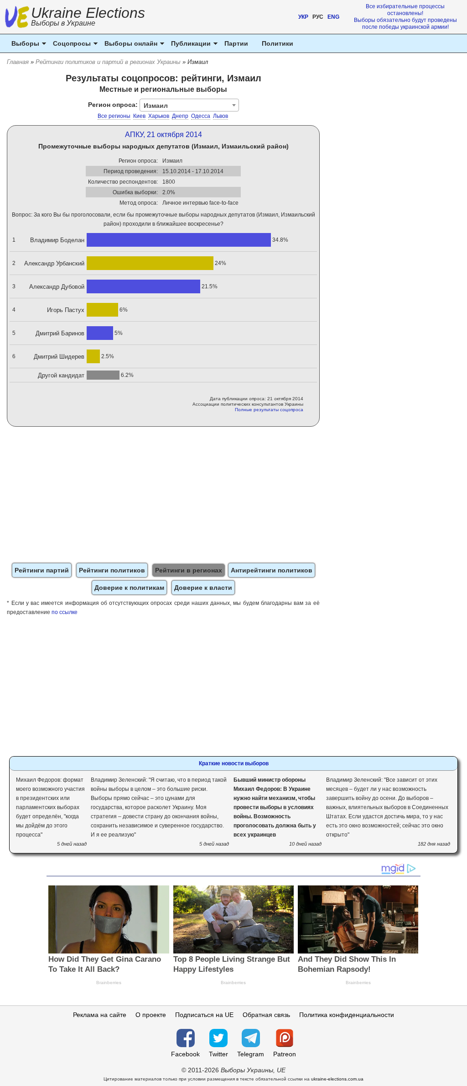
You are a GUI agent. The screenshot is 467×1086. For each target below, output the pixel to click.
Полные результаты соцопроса (269, 409)
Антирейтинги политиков (271, 570)
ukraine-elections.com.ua (337, 1078)
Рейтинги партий (42, 570)
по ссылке (65, 612)
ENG (333, 17)
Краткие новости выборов (234, 763)
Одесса (200, 116)
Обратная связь (266, 1014)
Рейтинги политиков (112, 570)
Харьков (158, 116)
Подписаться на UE (204, 1014)
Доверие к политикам (129, 587)
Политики (277, 43)
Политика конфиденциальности (346, 1014)
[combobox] (189, 105)
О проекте (150, 1014)
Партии (236, 43)
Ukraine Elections (88, 17)
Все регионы (114, 116)
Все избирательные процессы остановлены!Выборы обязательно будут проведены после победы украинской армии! (405, 16)
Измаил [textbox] (156, 105)
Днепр (180, 116)
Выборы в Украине (63, 23)
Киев (139, 116)
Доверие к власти (203, 587)
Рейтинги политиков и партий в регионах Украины (108, 61)
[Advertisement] (163, 495)
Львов (220, 116)
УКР (303, 17)
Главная (18, 61)
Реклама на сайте (99, 1014)
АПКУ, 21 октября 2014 (163, 134)
